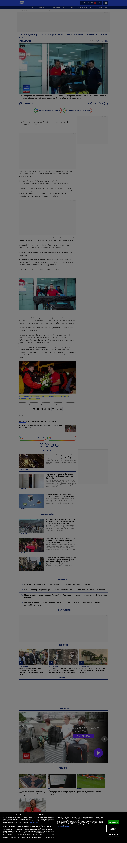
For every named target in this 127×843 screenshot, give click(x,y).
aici (28, 832)
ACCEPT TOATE (113, 822)
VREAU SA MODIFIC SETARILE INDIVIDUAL (113, 828)
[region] (63, 827)
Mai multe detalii (34, 822)
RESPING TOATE (113, 834)
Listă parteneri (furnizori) (63, 826)
